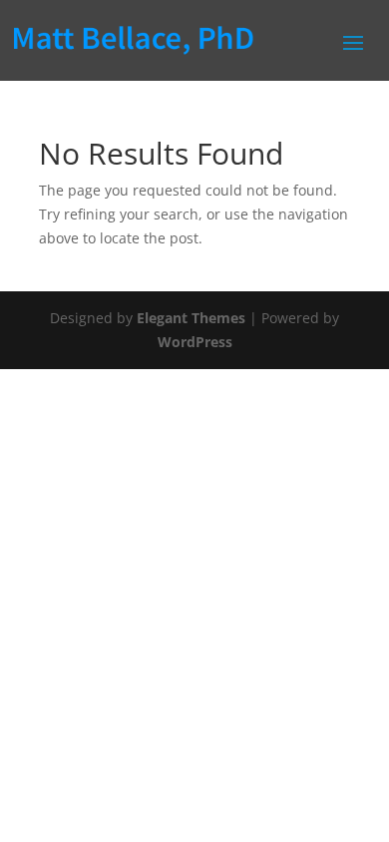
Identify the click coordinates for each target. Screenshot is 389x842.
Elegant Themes (191, 317)
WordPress (195, 341)
